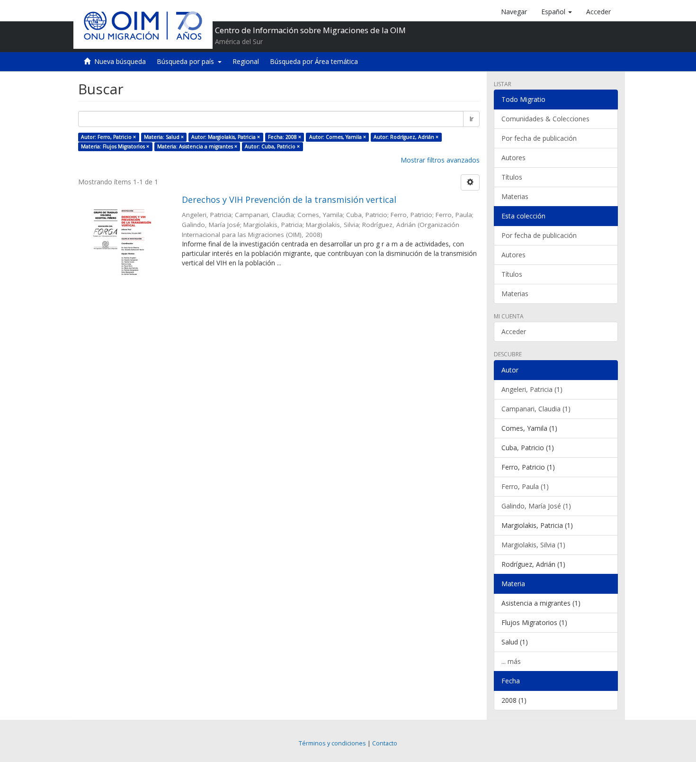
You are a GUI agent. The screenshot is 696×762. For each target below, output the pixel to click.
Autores (513, 157)
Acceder (513, 331)
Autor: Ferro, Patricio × (108, 137)
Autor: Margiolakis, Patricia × (225, 137)
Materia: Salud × (164, 137)
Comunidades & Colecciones (545, 118)
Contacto (384, 743)
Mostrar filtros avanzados (440, 159)
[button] (556, 12)
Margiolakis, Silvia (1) (533, 544)
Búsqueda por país (187, 61)
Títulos (511, 176)
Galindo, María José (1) (536, 505)
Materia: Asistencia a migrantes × (197, 146)
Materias (514, 196)
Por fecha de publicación (539, 138)
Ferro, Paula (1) (525, 486)
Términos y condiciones (332, 743)
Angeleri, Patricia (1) (531, 389)
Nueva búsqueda (120, 61)
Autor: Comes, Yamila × (337, 137)
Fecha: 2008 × (284, 137)
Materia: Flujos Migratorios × (115, 146)
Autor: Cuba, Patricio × (272, 146)
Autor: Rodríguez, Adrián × (406, 137)
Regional (245, 61)
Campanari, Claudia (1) (536, 408)
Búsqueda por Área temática (314, 61)
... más (511, 661)
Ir (471, 118)
